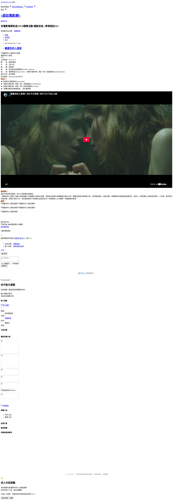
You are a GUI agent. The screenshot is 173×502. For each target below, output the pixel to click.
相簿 (6, 35)
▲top (2, 250)
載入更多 (4, 253)
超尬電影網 (5, 227)
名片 (6, 40)
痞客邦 (16, 238)
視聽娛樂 (17, 31)
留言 (21, 238)
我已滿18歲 (5, 498)
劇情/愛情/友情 (18, 246)
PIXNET (71, 474)
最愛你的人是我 (13, 48)
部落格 (7, 37)
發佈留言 (4, 266)
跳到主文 (4, 21)
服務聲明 (105, 474)
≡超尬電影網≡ (10, 15)
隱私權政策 (98, 474)
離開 (11, 498)
